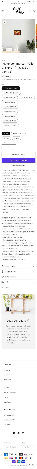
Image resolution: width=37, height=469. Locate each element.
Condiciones (8, 402)
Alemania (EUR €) (11, 447)
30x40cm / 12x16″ (10, 97)
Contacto (7, 370)
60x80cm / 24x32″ (10, 116)
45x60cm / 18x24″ (10, 107)
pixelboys (15, 465)
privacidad (7, 380)
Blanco (16, 138)
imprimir (7, 375)
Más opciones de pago (18, 165)
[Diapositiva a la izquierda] (14, 57)
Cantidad (4, 143)
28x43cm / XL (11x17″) (11, 93)
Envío (6, 397)
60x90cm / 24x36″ (10, 121)
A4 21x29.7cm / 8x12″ (11, 88)
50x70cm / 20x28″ (10, 111)
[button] (2, 10)
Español (26, 447)
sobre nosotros (9, 415)
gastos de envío (16, 79)
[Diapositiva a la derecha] (23, 57)
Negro (6, 134)
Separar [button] (6, 288)
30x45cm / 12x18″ (27, 97)
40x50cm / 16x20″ (10, 102)
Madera (6, 138)
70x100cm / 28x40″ (10, 125)
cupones (7, 424)
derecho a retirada (10, 393)
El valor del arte (9, 420)
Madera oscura (18, 134)
